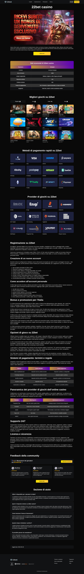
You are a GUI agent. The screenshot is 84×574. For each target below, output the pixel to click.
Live (33, 101)
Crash (49, 101)
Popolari (17, 101)
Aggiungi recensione (66, 461)
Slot (65, 101)
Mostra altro (42, 481)
